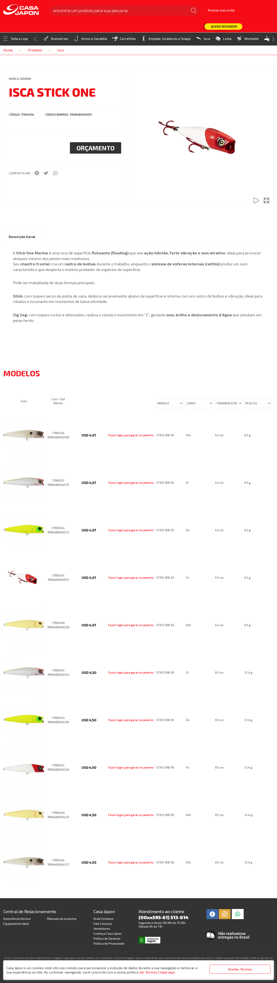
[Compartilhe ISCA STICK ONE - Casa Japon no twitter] (46, 173)
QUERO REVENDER (224, 26)
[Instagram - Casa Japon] (225, 913)
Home (8, 50)
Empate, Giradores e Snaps (169, 38)
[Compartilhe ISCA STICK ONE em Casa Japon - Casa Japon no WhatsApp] (55, 173)
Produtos (35, 50)
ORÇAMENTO (95, 148)
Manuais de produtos (62, 918)
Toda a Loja (19, 38)
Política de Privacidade (108, 943)
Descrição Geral (22, 237)
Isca (207, 38)
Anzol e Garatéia (94, 38)
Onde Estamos (103, 918)
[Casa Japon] (24, 9)
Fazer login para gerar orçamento (131, 435)
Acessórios (59, 38)
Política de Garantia (106, 938)
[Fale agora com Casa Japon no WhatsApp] (238, 913)
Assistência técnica (17, 918)
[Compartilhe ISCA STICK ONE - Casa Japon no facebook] (36, 173)
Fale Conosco (102, 923)
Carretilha (127, 38)
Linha (227, 38)
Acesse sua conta (221, 10)
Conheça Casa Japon (107, 933)
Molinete (251, 38)
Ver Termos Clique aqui (157, 972)
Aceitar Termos (240, 969)
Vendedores (101, 928)
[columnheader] (25, 385)
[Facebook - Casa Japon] (212, 913)
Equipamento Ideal (16, 923)
